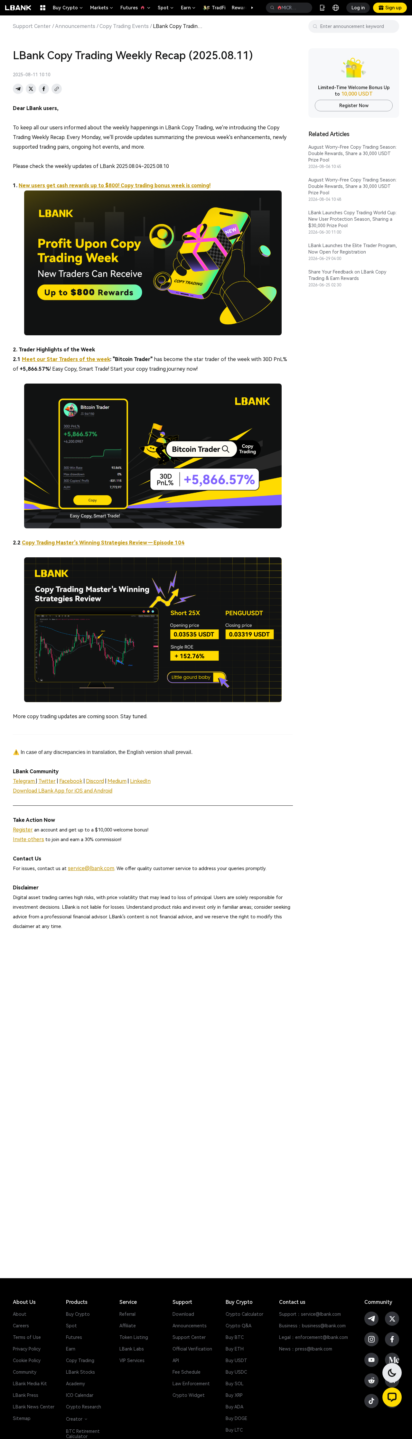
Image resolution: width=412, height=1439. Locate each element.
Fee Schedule (187, 1372)
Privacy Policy (27, 1348)
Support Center (32, 26)
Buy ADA (234, 1406)
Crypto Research (83, 1406)
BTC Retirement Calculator (83, 1434)
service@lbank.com (91, 868)
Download (183, 1314)
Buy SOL (235, 1383)
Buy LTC (234, 1430)
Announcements (75, 26)
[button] (249, 7)
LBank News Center (33, 1406)
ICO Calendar (79, 1395)
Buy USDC (236, 1372)
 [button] (305, 7)
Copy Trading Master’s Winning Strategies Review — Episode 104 (103, 543)
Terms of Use (27, 1337)
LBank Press (25, 1395)
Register (23, 830)
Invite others (28, 839)
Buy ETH (235, 1348)
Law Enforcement (191, 1383)
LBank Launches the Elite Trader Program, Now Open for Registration (352, 249)
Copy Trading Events (124, 26)
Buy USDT (236, 1360)
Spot (166, 7)
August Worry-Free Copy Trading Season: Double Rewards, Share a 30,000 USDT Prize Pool (352, 153)
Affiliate (127, 1325)
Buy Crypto (68, 7)
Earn (188, 7)
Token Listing (133, 1337)
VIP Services (132, 1360)
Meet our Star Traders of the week (66, 359)
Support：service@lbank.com (310, 1314)
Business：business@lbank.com (312, 1325)
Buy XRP (234, 1395)
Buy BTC (235, 1337)
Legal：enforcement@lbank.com (313, 1337)
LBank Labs (131, 1348)
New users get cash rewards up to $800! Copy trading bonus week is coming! (115, 185)
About (19, 1314)
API (176, 1360)
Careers (21, 1325)
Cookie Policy (27, 1360)
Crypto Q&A (238, 1325)
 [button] (272, 7)
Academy (75, 1383)
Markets (102, 7)
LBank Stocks (80, 1372)
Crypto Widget (189, 1395)
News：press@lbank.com (305, 1348)
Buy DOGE (236, 1418)
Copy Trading (80, 1360)
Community (24, 1372)
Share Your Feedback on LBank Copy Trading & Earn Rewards (347, 275)
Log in (358, 7)
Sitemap (22, 1418)
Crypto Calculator (244, 1314)
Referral (127, 1314)
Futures (135, 7)
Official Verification (192, 1348)
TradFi (218, 7)
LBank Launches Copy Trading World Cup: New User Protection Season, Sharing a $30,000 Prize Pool (352, 219)
